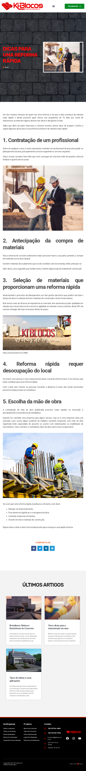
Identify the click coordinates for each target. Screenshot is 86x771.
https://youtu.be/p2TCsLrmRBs (15, 353)
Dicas (7, 67)
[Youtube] (80, 738)
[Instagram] (73, 738)
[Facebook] (67, 738)
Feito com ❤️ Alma (76, 764)
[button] (53, 6)
